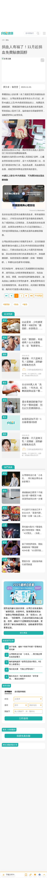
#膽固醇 (6, 304)
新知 (7, 40)
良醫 (3, 40)
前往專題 (23, 633)
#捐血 (16, 304)
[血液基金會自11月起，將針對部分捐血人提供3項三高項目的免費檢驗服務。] (23, 133)
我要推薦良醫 (23, 736)
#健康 (25, 304)
